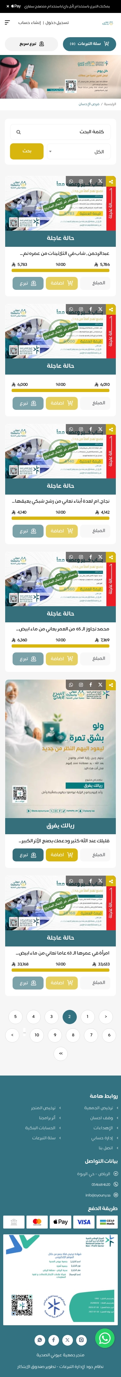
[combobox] (79, 151)
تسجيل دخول (57, 23)
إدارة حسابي (102, 1138)
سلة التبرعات (44, 1138)
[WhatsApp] (39, 1340)
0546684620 (101, 1184)
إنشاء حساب (29, 23)
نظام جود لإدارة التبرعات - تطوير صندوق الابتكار (60, 1367)
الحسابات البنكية (40, 1128)
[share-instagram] (81, 181)
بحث (27, 151)
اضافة (57, 855)
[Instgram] (81, 1340)
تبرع (24, 855)
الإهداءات (104, 1128)
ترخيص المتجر (43, 1108)
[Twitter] (67, 1340)
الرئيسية (110, 104)
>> (61, 1054)
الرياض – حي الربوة (93, 1174)
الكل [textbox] (99, 152)
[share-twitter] (100, 181)
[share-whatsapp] (71, 181)
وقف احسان (102, 1118)
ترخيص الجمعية (99, 1108)
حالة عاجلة (60, 239)
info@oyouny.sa (98, 1195)
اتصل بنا (106, 1148)
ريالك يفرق (60, 826)
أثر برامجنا (47, 1118)
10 (37, 1035)
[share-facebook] (90, 181)
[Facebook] (53, 1340)
